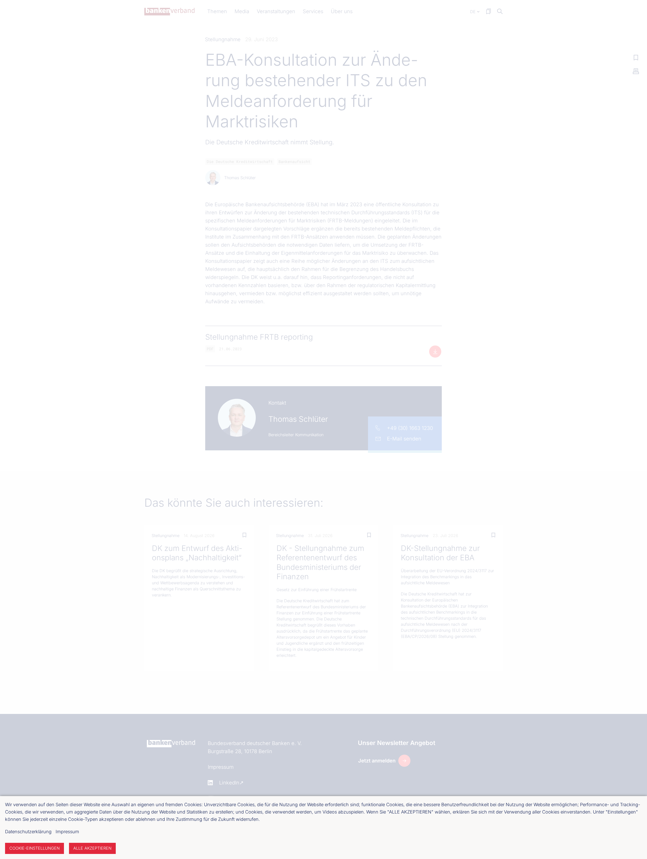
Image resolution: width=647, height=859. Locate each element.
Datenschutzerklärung (28, 831)
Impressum (67, 831)
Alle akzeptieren (92, 848)
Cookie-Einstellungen (34, 848)
